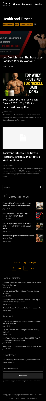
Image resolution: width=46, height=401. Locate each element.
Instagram (32, 263)
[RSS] (14, 268)
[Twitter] (26, 268)
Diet (16, 24)
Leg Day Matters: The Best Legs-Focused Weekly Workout (15, 214)
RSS (19, 268)
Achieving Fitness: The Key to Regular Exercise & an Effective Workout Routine (21, 156)
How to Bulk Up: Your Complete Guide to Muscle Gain (18, 237)
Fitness (29, 24)
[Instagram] (25, 263)
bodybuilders (8, 24)
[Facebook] (9, 263)
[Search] (40, 187)
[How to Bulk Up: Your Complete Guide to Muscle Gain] (39, 238)
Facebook (16, 263)
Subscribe (23, 376)
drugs (23, 24)
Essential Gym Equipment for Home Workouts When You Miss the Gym (17, 204)
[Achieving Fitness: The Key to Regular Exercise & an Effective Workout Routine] (23, 138)
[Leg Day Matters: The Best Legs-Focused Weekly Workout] (23, 49)
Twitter (32, 268)
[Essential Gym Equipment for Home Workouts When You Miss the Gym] (39, 205)
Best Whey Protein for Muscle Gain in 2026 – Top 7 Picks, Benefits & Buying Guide (20, 103)
